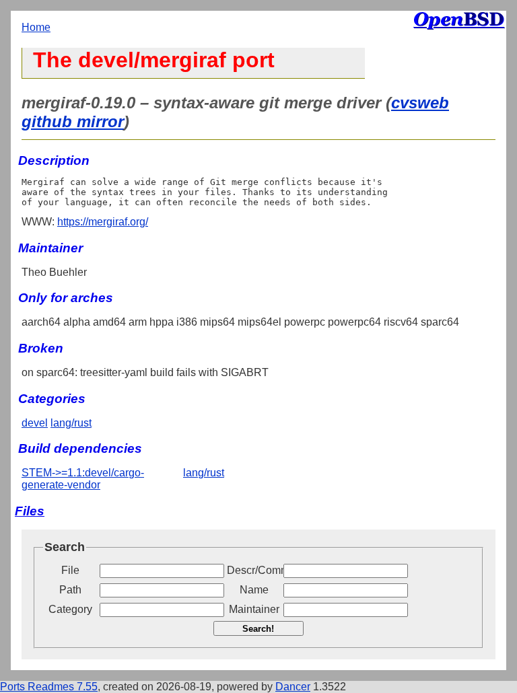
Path (70, 589)
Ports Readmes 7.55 (49, 686)
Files (29, 511)
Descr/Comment (254, 570)
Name (254, 589)
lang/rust (71, 423)
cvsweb (420, 103)
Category (70, 609)
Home (36, 27)
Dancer (292, 686)
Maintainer (254, 609)
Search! (258, 629)
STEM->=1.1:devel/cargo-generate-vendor (83, 478)
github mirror (73, 121)
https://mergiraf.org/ (102, 221)
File (70, 570)
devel (35, 423)
